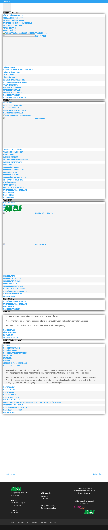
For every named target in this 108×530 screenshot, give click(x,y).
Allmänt (22, 417)
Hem (12, 522)
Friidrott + (34, 522)
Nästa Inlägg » (98, 474)
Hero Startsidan (43, 417)
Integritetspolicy (48, 505)
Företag (53, 522)
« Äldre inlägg (10, 474)
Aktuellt (17, 417)
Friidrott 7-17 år (22, 522)
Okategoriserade (61, 417)
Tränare (40, 436)
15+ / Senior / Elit (19, 436)
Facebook (44, 496)
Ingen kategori (52, 417)
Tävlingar (44, 522)
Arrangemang (33, 436)
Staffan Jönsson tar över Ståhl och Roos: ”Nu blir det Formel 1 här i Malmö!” (39, 433)
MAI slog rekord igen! (16, 454)
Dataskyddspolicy (48, 508)
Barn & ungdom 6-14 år (31, 417)
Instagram (44, 499)
